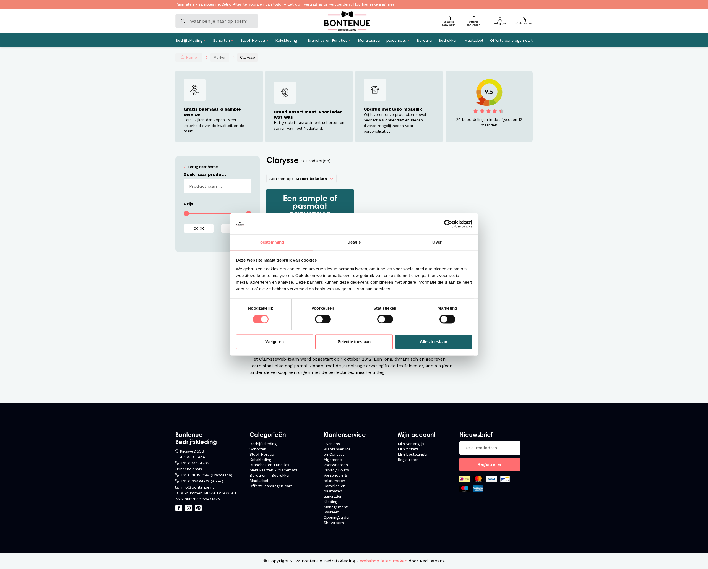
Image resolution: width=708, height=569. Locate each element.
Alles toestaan (433, 341)
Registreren (408, 459)
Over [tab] (437, 242)
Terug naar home (203, 167)
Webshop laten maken (383, 560)
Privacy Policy (336, 470)
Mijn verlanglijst (412, 444)
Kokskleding (286, 40)
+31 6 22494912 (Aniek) (202, 481)
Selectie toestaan (354, 341)
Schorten (221, 40)
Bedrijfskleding (188, 40)
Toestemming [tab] (271, 242)
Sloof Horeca (252, 40)
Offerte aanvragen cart (511, 40)
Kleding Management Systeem (336, 506)
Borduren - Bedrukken (437, 40)
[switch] (323, 319)
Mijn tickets (408, 449)
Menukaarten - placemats (382, 40)
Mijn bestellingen (413, 454)
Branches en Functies (327, 40)
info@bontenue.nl (197, 487)
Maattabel (473, 40)
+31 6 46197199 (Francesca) (206, 475)
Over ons (332, 444)
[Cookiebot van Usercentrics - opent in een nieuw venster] (448, 224)
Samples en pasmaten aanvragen (334, 491)
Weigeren (275, 341)
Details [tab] (354, 242)
